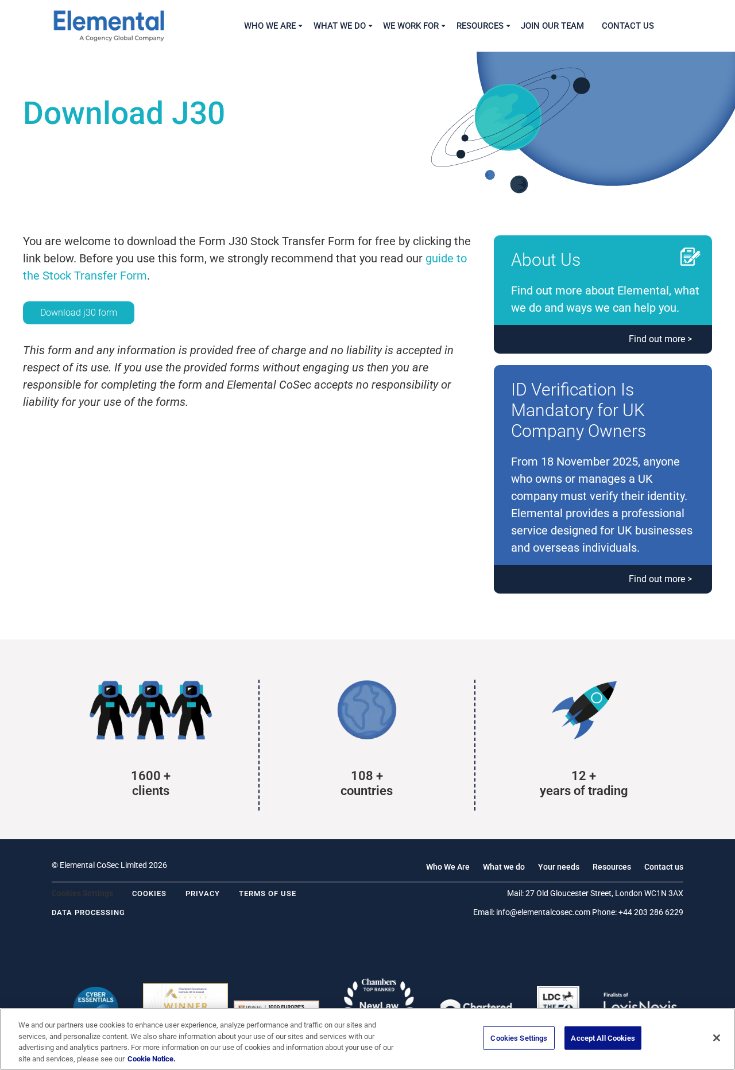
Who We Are (448, 866)
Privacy (202, 893)
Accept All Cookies (603, 1038)
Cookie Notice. (151, 1058)
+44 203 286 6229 (650, 912)
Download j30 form (78, 312)
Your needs (558, 866)
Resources (612, 866)
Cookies (149, 893)
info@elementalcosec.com (543, 912)
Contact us (663, 866)
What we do (504, 866)
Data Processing (88, 912)
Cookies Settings (518, 1038)
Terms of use (267, 893)
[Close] (716, 1037)
